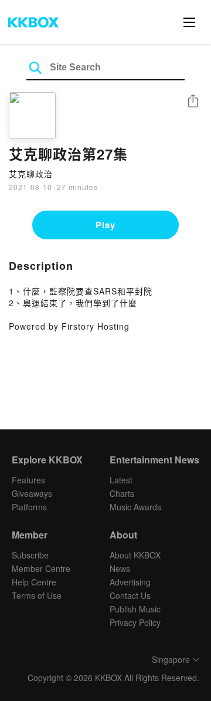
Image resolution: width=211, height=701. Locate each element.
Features (28, 480)
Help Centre (34, 582)
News (120, 568)
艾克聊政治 (31, 174)
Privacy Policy (135, 622)
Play (105, 224)
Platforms (29, 507)
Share (192, 101)
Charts (122, 493)
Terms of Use (37, 595)
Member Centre (41, 568)
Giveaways (32, 493)
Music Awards (135, 507)
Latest (121, 480)
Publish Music (135, 609)
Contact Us (130, 595)
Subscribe (30, 555)
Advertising (130, 582)
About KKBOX (135, 555)
